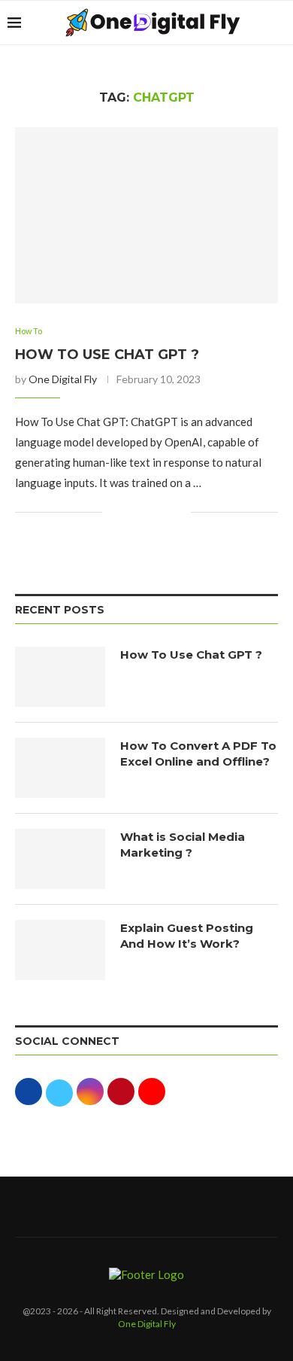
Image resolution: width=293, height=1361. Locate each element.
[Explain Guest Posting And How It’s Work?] (60, 950)
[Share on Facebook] (132, 512)
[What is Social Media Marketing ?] (60, 859)
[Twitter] (127, 1206)
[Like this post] (114, 512)
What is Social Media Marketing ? (182, 845)
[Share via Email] (179, 512)
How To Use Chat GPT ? (107, 354)
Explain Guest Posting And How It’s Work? (186, 936)
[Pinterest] (165, 1206)
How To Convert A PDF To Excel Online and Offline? (198, 753)
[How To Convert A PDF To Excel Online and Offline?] (60, 768)
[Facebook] (108, 1206)
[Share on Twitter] (147, 512)
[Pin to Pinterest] (163, 512)
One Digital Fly (63, 379)
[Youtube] (184, 1206)
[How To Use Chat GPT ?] (146, 215)
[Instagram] (146, 1206)
